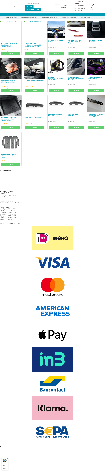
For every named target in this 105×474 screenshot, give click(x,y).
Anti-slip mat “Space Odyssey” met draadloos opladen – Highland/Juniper (9, 119)
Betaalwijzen (3, 176)
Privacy (2, 183)
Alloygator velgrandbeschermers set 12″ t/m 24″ (55, 78)
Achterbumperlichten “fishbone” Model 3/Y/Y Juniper (75, 41)
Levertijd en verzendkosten (7, 182)
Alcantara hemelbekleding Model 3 (34, 81)
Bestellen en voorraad (6, 174)
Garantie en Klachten (5, 177)
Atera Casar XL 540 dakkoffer (73, 114)
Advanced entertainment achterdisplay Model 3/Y (8, 81)
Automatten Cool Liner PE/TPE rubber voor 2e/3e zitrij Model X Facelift (10, 156)
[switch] (4, 468)
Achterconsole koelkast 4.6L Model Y (95, 40)
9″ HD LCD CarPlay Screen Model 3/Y (55, 40)
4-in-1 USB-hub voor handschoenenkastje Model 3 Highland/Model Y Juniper (33, 45)
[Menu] (7, 459)
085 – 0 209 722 (5, 197)
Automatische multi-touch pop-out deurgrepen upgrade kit (95, 115)
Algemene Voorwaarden (6, 172)
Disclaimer (3, 187)
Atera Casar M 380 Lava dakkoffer (55, 114)
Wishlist (80, 10)
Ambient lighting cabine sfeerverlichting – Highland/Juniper (95, 78)
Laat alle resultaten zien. (33, 9)
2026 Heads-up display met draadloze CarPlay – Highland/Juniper (9, 45)
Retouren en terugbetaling (7, 185)
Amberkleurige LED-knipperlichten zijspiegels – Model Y (76, 78)
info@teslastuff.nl (6, 199)
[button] (52, 14)
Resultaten (29, 6)
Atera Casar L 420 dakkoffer (33, 117)
